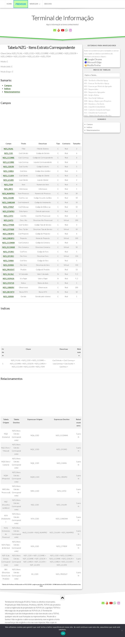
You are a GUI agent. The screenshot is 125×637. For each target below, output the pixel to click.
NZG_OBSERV (8, 287)
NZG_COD (8, 153)
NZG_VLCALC (8, 274)
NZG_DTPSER (8, 229)
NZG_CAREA (8, 171)
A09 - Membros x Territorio (94, 104)
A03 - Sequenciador (91, 89)
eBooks (48, 4)
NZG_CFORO (8, 252)
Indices (7, 88)
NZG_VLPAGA (8, 278)
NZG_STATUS (8, 283)
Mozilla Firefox (94, 65)
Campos (8, 85)
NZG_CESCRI (8, 166)
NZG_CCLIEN (8, 176)
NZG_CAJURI (8, 198)
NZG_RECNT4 (8, 292)
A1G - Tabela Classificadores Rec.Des (98, 116)
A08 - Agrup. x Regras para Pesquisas (97, 101)
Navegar (34, 4)
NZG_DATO (8, 220)
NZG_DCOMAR (8, 247)
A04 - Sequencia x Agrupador (94, 92)
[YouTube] (62, 30)
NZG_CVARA (8, 261)
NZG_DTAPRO (8, 211)
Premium (21, 4)
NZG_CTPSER (8, 225)
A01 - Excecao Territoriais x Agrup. (96, 83)
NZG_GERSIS (8, 296)
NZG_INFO (8, 189)
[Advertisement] (41, 123)
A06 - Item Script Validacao (94, 98)
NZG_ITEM (8, 184)
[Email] (54, 30)
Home (9, 4)
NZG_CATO (8, 216)
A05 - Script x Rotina (91, 95)
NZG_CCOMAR (8, 243)
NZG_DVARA (8, 265)
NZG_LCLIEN (8, 180)
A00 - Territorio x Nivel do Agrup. (96, 80)
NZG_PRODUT (9, 269)
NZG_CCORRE (8, 158)
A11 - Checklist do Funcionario (95, 113)
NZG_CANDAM (8, 202)
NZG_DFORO (8, 256)
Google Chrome (94, 59)
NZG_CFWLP (8, 207)
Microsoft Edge (94, 62)
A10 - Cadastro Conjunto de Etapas (97, 110)
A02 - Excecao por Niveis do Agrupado (98, 86)
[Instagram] (70, 30)
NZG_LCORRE (8, 162)
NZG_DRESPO (8, 238)
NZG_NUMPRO (8, 193)
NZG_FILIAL (8, 149)
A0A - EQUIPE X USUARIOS (94, 107)
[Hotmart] (58, 30)
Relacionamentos (12, 92)
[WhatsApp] (66, 30)
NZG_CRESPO (8, 234)
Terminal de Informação (62, 17)
